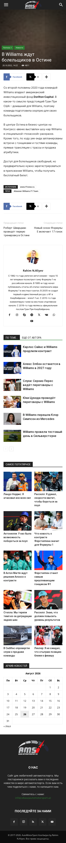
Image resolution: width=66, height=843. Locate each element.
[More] (47, 76)
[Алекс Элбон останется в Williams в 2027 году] (12, 368)
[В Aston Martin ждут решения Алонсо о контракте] (18, 560)
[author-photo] (33, 265)
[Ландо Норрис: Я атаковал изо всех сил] (18, 481)
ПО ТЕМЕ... (12, 337)
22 (50, 707)
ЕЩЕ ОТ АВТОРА (31, 337)
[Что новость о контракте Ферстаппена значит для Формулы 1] (48, 521)
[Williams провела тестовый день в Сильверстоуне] (12, 436)
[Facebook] (11, 315)
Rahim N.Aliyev (33, 270)
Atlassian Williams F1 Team (26, 191)
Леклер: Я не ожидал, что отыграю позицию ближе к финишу (47, 652)
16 (58, 700)
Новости (19, 47)
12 (24, 700)
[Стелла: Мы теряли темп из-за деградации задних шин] (18, 599)
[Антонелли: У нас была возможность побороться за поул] (18, 521)
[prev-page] (6, 449)
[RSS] (33, 821)
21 (41, 707)
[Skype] (26, 315)
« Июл (7, 726)
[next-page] (11, 449)
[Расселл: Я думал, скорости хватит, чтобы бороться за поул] (48, 481)
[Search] (61, 5)
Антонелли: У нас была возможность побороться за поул (17, 537)
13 (33, 700)
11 (16, 700)
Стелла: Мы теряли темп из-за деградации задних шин (18, 616)
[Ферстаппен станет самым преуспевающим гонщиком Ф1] (48, 560)
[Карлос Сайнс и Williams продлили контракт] (12, 351)
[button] (6, 5)
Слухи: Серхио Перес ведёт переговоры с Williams (38, 385)
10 (8, 700)
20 (33, 707)
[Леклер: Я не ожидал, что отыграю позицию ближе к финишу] (48, 635)
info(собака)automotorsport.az (33, 798)
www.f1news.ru (27, 186)
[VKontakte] (48, 315)
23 (58, 707)
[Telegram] (33, 315)
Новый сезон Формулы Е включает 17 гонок (48, 229)
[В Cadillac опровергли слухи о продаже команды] (18, 635)
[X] (40, 315)
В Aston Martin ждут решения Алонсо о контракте (16, 577)
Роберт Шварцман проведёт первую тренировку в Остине (17, 231)
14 (41, 700)
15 (50, 700)
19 (24, 707)
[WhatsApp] (55, 315)
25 (16, 714)
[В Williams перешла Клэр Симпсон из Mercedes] (12, 419)
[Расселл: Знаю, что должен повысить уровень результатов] (48, 599)
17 (8, 707)
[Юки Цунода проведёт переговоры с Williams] (12, 402)
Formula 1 (7, 47)
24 (8, 714)
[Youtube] (33, 321)
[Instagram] (18, 315)
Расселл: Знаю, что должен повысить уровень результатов (47, 616)
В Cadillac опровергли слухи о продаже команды (17, 652)
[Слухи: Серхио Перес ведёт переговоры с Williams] (12, 385)
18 (16, 707)
